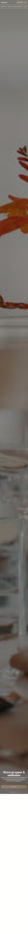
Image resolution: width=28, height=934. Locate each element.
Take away (10, 6)
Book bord (20, 2)
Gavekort (25, 6)
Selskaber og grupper (18, 6)
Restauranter (3, 6)
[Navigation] (25, 2)
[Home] (4, 2)
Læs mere (14, 786)
